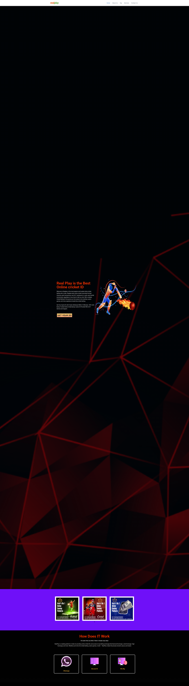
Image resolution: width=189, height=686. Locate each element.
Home (108, 3)
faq (121, 3)
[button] (55, 609)
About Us (115, 3)
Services (126, 3)
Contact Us (134, 3)
